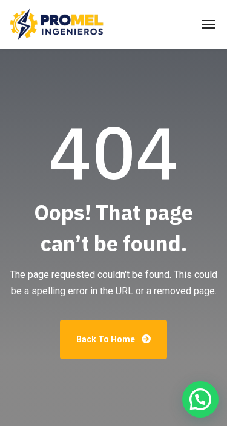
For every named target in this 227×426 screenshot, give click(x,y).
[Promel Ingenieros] (56, 24)
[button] (200, 399)
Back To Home (106, 339)
